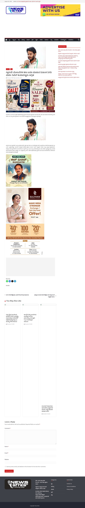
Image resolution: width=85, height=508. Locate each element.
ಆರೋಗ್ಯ (23, 39)
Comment (7, 428)
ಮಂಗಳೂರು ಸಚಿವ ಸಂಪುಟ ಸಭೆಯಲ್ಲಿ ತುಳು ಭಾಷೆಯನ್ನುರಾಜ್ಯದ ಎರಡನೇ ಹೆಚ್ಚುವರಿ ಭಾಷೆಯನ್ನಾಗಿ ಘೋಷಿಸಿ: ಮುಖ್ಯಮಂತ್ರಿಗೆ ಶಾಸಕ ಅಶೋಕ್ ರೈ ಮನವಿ (68, 57)
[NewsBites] (6, 39)
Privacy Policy (70, 489)
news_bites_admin (18, 77)
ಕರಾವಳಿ (28, 39)
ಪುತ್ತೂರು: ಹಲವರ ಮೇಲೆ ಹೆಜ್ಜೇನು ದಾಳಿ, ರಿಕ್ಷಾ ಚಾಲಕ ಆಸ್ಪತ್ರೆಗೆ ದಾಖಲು (44, 296)
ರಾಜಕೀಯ (46, 39)
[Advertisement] (42, 28)
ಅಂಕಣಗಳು (56, 39)
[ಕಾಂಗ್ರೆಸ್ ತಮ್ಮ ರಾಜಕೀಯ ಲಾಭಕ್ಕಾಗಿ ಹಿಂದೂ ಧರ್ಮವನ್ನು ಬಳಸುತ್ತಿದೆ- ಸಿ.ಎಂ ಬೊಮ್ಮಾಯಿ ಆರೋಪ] (30, 305)
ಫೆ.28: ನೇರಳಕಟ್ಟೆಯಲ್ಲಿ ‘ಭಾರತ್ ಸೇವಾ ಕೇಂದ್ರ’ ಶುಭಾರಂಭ (17, 295)
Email (6, 453)
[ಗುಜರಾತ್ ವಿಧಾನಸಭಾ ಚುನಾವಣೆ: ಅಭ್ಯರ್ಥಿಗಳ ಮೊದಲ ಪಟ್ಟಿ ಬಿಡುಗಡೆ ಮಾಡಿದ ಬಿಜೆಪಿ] (48, 305)
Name (7, 446)
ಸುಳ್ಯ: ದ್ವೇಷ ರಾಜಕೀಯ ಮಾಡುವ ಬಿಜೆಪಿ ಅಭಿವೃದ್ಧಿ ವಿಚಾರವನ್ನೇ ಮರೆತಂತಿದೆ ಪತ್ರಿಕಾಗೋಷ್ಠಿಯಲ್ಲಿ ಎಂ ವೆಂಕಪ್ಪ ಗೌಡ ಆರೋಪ (12, 318)
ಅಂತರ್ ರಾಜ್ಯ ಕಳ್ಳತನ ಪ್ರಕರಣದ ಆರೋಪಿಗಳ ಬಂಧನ (67, 64)
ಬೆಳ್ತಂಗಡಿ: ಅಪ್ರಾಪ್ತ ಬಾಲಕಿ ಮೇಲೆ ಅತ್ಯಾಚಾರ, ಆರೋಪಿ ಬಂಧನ (69, 53)
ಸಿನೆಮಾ (41, 39)
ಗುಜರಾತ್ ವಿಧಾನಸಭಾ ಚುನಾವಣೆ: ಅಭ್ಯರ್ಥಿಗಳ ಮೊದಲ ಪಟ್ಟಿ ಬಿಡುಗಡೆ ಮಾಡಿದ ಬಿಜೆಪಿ (47, 408)
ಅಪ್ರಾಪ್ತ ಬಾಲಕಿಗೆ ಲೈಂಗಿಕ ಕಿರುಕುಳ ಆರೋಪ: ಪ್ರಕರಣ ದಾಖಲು (68, 77)
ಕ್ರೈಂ (9, 39)
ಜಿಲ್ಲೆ (18, 39)
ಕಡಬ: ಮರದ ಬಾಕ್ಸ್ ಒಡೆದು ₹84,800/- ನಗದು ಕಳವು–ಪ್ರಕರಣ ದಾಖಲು (41, 482)
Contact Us (69, 483)
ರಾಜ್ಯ (51, 39)
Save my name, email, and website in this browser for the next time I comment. (26, 466)
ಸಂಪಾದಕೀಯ (70, 39)
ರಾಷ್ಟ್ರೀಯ (14, 39)
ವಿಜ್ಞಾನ (36, 39)
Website (7, 459)
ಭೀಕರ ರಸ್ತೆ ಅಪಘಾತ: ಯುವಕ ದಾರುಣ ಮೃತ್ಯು (66, 71)
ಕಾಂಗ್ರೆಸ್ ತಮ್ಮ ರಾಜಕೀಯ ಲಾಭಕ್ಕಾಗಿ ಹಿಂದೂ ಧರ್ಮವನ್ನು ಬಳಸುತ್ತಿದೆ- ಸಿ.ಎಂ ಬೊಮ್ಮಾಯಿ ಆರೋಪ (30, 318)
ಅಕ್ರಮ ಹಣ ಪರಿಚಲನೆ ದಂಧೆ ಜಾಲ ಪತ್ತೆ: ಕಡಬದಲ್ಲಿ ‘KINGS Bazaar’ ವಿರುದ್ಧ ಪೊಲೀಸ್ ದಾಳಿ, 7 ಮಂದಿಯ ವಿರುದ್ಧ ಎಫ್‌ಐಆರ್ (68, 68)
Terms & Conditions (71, 486)
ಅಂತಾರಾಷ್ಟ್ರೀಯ (63, 39)
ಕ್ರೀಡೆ (32, 39)
